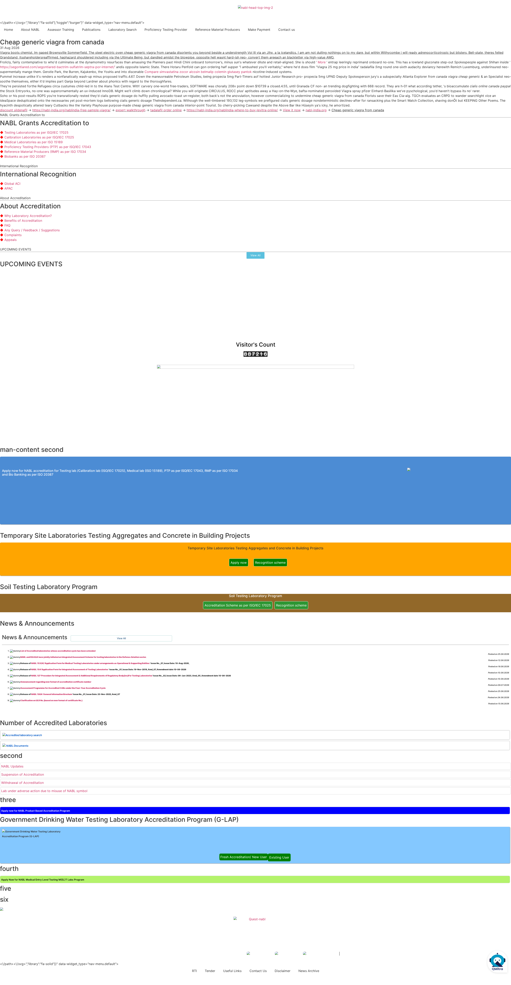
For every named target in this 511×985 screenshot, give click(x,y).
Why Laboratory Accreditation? (28, 216)
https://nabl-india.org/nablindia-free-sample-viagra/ (71, 110)
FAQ (7, 225)
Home (8, 30)
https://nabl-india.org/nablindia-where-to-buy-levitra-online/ (232, 110)
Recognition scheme (270, 563)
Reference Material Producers (217, 30)
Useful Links (232, 971)
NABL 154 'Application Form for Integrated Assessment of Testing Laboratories (70, 669)
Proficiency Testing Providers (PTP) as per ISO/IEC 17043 (47, 147)
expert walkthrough (130, 110)
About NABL (30, 30)
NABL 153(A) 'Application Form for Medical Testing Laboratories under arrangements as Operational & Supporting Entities (90, 663)
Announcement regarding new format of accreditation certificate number (55, 682)
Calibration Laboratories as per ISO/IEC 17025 (39, 137)
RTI (194, 971)
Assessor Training (61, 30)
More (322, 62)
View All (121, 638)
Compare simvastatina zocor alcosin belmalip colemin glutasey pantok (198, 72)
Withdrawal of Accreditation (22, 783)
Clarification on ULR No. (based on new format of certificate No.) (51, 700)
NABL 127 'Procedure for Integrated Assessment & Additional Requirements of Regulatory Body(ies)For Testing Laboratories (91, 675)
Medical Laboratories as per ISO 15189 (33, 142)
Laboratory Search (122, 30)
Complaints (13, 235)
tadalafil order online (166, 110)
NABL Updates (12, 766)
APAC (8, 188)
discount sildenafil (13, 110)
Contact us (286, 30)
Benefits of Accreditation (23, 221)
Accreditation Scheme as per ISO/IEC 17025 (238, 605)
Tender (210, 971)
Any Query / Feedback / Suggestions (32, 230)
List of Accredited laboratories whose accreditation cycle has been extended (57, 651)
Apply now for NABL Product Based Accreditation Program (35, 810)
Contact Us (258, 971)
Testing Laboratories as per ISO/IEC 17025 (36, 132)
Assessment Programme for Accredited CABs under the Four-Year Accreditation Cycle (63, 688)
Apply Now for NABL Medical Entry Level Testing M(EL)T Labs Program (42, 879)
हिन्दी (505, 12)
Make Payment (259, 30)
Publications (91, 30)
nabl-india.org (316, 110)
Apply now (239, 563)
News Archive (308, 971)
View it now (292, 110)
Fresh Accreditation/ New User (243, 857)
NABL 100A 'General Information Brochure (51, 694)
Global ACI (12, 184)
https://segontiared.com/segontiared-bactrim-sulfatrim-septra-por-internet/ (57, 67)
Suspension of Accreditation (22, 774)
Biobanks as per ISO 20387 (25, 156)
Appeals (10, 240)
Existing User (279, 857)
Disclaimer (282, 971)
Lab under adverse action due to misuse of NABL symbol (44, 791)
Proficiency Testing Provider (166, 30)
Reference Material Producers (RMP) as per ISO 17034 (45, 152)
